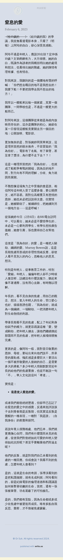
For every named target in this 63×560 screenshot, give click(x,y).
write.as (39, 546)
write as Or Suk (18, 7)
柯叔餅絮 (41, 8)
